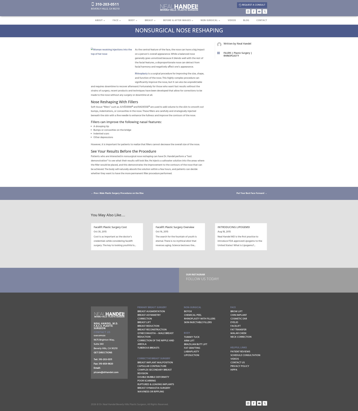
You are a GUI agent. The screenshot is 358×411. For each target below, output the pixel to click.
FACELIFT (235, 326)
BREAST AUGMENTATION (151, 312)
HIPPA (233, 370)
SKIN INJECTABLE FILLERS (198, 322)
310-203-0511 (105, 4)
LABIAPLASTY (191, 352)
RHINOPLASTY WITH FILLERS (199, 319)
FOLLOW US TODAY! (202, 278)
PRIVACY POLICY (239, 366)
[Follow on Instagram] (248, 11)
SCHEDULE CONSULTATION (245, 355)
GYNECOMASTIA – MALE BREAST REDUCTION (155, 335)
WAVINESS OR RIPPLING (150, 392)
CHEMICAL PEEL (193, 315)
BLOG (246, 20)
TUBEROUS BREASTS (148, 348)
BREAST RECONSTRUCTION (152, 330)
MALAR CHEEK (238, 333)
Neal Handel (244, 43)
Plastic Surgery (242, 52)
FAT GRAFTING (192, 348)
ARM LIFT (189, 341)
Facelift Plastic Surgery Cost (110, 227)
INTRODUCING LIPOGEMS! (234, 227)
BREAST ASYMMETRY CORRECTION (149, 317)
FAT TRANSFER (238, 330)
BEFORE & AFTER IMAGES (177, 20)
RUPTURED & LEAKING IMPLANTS (155, 384)
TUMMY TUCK (192, 337)
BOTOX (188, 312)
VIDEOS (232, 20)
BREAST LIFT (144, 322)
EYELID (234, 322)
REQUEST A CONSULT (253, 5)
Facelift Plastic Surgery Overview (175, 227)
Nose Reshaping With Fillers (114, 101)
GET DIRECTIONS (103, 353)
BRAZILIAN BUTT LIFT (195, 344)
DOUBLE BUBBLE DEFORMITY (153, 377)
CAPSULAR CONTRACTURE (151, 366)
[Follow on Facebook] (253, 11)
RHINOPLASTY (231, 55)
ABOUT (99, 20)
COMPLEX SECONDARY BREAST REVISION (154, 372)
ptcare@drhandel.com (106, 372)
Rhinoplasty (141, 74)
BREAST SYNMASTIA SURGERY (153, 388)
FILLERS (227, 52)
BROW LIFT (236, 312)
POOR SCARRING (146, 381)
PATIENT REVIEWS (240, 352)
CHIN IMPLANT (238, 315)
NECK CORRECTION (240, 337)
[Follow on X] (265, 11)
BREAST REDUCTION (148, 326)
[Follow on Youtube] (259, 11)
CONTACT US (237, 363)
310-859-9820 (106, 364)
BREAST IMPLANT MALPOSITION (155, 363)
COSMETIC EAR (238, 319)
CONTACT (261, 20)
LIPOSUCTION (191, 355)
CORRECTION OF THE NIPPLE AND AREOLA (155, 342)
